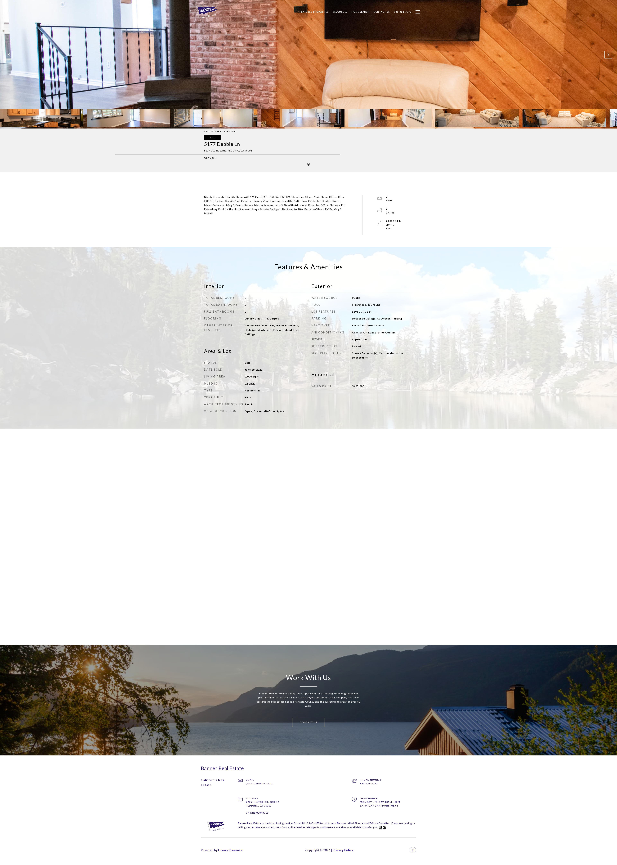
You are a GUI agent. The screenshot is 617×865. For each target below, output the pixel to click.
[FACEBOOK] (413, 850)
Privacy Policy (343, 850)
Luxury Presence (230, 850)
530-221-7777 (369, 783)
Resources (340, 12)
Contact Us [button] (308, 722)
